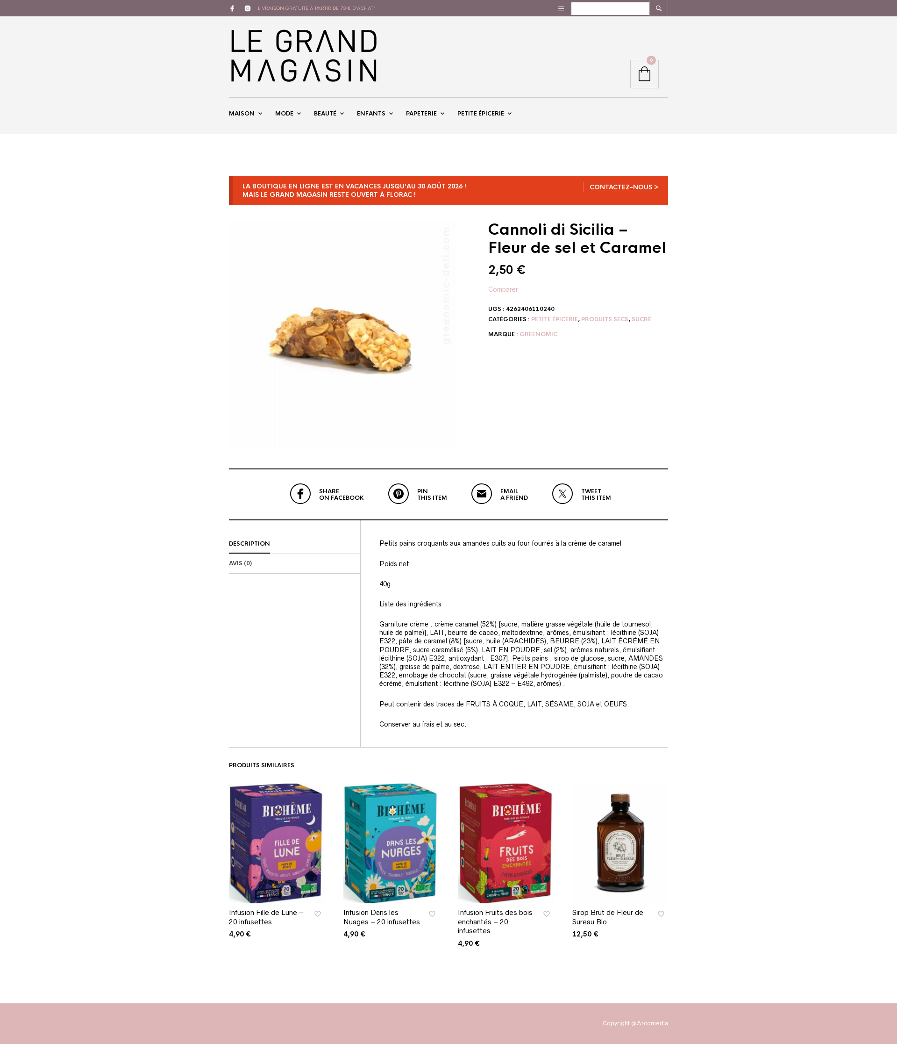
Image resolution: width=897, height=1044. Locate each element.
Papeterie (421, 113)
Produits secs (604, 319)
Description (249, 543)
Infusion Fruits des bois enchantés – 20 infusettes (495, 921)
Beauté (325, 113)
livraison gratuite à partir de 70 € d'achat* (317, 8)
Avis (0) (240, 563)
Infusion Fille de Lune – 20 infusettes (266, 917)
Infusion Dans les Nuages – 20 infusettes (381, 917)
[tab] (294, 544)
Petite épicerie (480, 113)
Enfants (371, 113)
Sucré (641, 319)
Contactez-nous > (624, 187)
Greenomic (538, 334)
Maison (242, 113)
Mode (284, 113)
